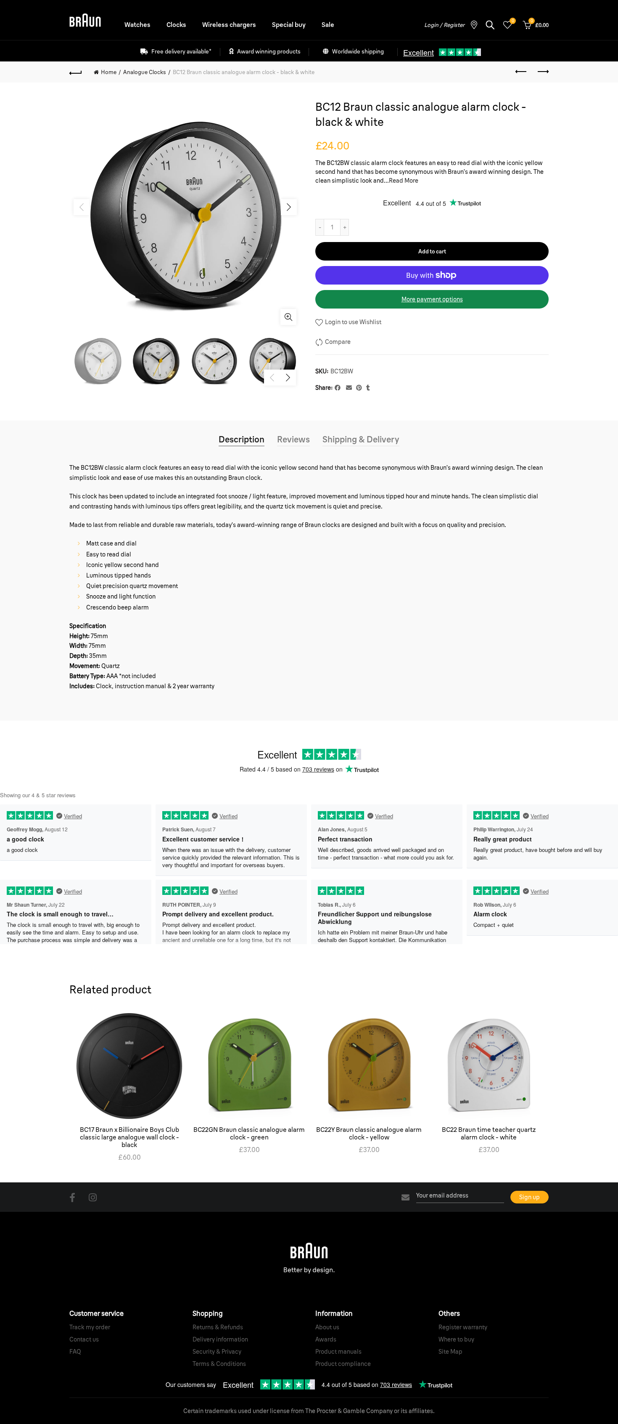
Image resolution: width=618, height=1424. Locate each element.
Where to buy (456, 1339)
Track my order (89, 1327)
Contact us (84, 1339)
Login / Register (444, 24)
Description (241, 439)
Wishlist (513, 21)
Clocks (176, 25)
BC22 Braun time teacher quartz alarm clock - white (489, 1133)
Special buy (289, 25)
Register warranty (462, 1327)
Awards (325, 1339)
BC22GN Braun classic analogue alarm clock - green (249, 1133)
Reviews (293, 439)
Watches (137, 25)
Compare (338, 342)
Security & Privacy (217, 1351)
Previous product (521, 72)
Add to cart (432, 251)
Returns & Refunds (218, 1327)
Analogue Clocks (144, 72)
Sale (328, 25)
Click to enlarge (288, 317)
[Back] (75, 72)
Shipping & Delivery (360, 439)
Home (108, 72)
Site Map (450, 1351)
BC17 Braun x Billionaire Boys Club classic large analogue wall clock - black (129, 1137)
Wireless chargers (229, 25)
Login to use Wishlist (352, 322)
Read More (403, 180)
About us (327, 1327)
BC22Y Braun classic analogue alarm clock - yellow (369, 1133)
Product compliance (343, 1364)
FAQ (75, 1351)
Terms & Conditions (219, 1364)
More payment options (432, 299)
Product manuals (338, 1351)
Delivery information (220, 1339)
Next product (542, 72)
